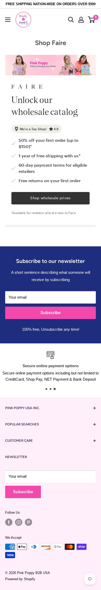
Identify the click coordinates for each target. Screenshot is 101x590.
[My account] (81, 20)
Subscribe (50, 313)
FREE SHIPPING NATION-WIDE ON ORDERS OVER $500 (51, 4)
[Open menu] (7, 20)
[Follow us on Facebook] (8, 522)
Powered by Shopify (20, 579)
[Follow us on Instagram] (18, 522)
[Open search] (71, 20)
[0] (91, 20)
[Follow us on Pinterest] (28, 522)
